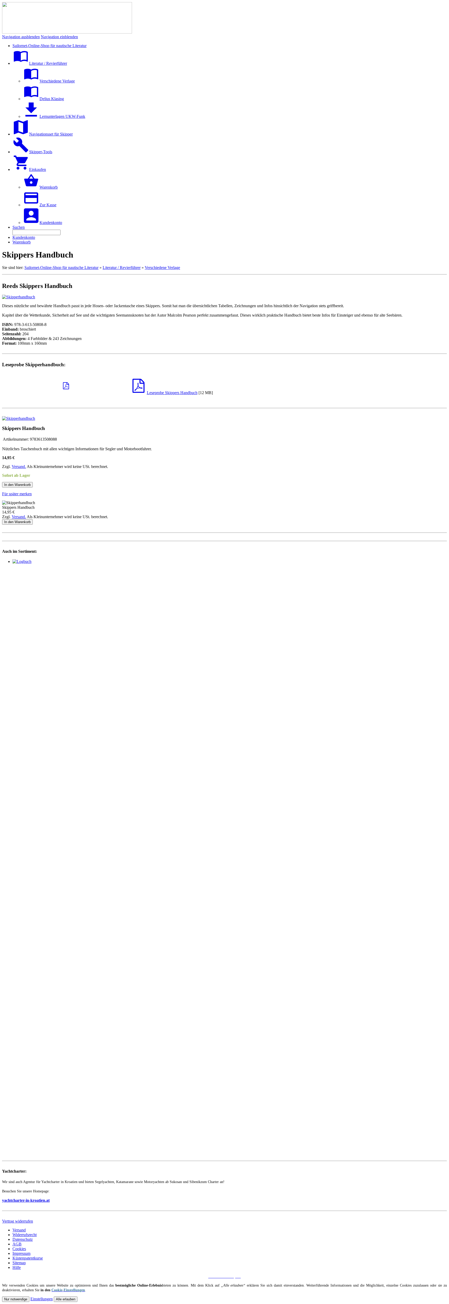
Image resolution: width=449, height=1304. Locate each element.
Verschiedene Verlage (162, 267)
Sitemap (19, 1263)
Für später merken (17, 494)
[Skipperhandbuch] (18, 297)
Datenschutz (22, 1239)
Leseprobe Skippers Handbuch (172, 392)
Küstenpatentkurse (27, 1258)
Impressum (21, 1253)
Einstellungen (41, 1299)
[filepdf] (66, 388)
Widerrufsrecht (24, 1234)
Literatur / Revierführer (122, 267)
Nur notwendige (15, 1299)
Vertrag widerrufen (17, 1221)
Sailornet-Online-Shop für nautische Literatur (61, 267)
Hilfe (16, 1267)
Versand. (19, 466)
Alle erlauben (65, 1299)
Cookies (19, 1249)
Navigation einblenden (59, 37)
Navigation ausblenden (21, 37)
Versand (19, 1230)
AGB (17, 1244)
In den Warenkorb (17, 485)
